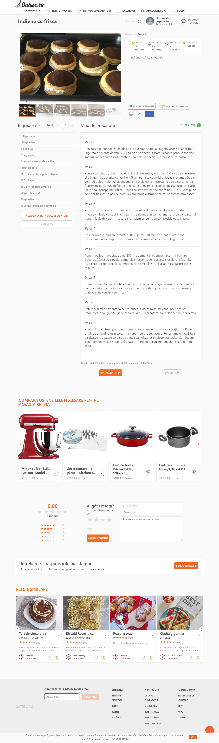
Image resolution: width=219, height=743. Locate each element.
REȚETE (115, 706)
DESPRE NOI (117, 689)
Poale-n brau (123, 633)
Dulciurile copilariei (162, 19)
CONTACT (182, 717)
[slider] (131, 21)
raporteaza (172, 372)
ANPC (180, 711)
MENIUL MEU (151, 706)
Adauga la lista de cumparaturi (47, 215)
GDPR (180, 706)
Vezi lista (47, 223)
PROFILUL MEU (152, 689)
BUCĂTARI (116, 717)
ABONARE (90, 696)
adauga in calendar (177, 106)
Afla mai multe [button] (119, 739)
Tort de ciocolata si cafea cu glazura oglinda (33, 635)
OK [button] (193, 737)
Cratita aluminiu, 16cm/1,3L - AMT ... (172, 469)
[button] (21, 67)
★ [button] (126, 21)
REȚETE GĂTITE (152, 717)
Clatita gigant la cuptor (172, 635)
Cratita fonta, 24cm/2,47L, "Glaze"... (123, 469)
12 (64, 125)
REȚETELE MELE (152, 711)
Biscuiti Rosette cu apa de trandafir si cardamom (80, 635)
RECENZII (116, 711)
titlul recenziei (130, 506)
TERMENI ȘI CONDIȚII (188, 689)
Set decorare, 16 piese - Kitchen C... (81, 470)
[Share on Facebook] (149, 114)
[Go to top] (209, 730)
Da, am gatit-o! (111, 372)
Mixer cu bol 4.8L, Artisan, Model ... (35, 470)
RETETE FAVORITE (153, 723)
